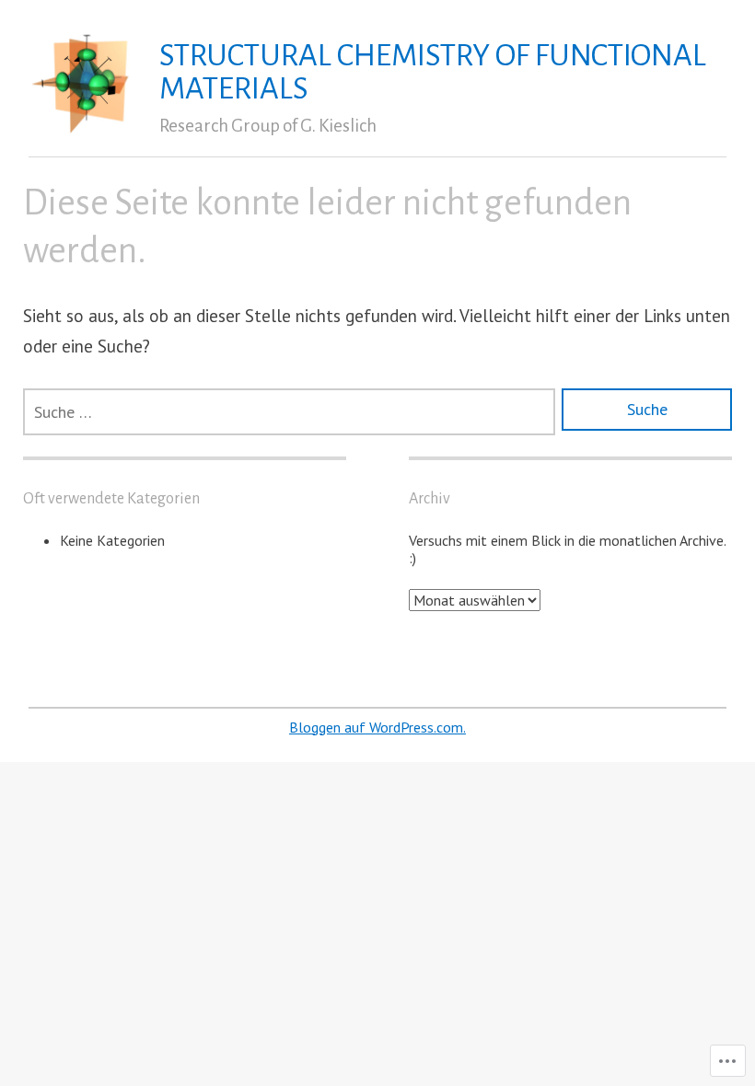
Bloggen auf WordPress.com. (377, 727)
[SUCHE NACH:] (289, 411)
